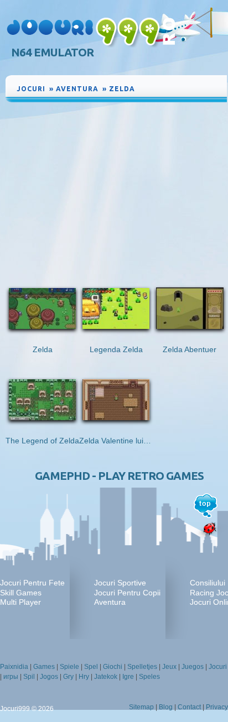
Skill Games (21, 592)
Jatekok (105, 677)
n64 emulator (52, 52)
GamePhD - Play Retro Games (119, 475)
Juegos (193, 667)
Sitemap (141, 707)
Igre (128, 677)
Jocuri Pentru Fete (32, 582)
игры (10, 677)
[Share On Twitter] (205, 87)
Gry (68, 677)
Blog (166, 707)
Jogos (49, 677)
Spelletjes (142, 667)
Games (44, 667)
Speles (149, 677)
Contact (189, 707)
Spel (91, 667)
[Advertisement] (116, 187)
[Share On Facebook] (194, 87)
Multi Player (20, 602)
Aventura (110, 602)
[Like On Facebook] (181, 87)
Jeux (169, 667)
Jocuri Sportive (120, 582)
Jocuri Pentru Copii (127, 592)
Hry (84, 677)
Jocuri (218, 667)
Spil (29, 677)
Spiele (69, 667)
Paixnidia (14, 667)
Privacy (217, 707)
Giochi (112, 667)
